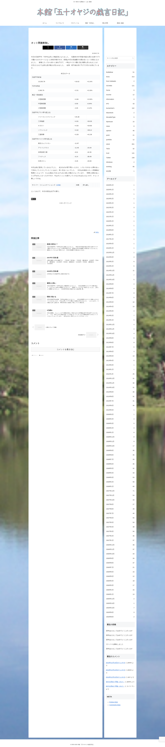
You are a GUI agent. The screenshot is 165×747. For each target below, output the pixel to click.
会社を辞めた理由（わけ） (115, 682)
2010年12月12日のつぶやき (115, 670)
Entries (113, 702)
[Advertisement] (65, 35)
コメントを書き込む (65, 349)
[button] (82, 48)
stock (34, 199)
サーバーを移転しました (114, 644)
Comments (114, 705)
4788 (58, 185)
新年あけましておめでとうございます (119, 631)
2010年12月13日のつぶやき (115, 663)
